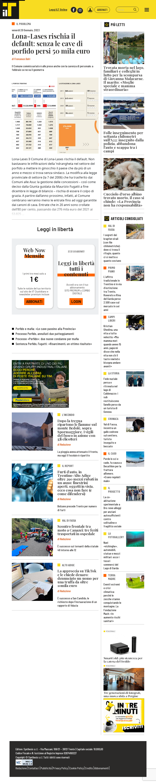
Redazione (21, 768)
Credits (89, 768)
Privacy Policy (60, 768)
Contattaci (33, 768)
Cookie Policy (76, 768)
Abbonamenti (101, 768)
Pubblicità (46, 768)
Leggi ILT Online (58, 9)
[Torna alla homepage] (9, 9)
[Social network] (73, 10)
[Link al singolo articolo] (32, 431)
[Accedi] (90, 10)
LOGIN (76, 301)
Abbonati (102, 9)
